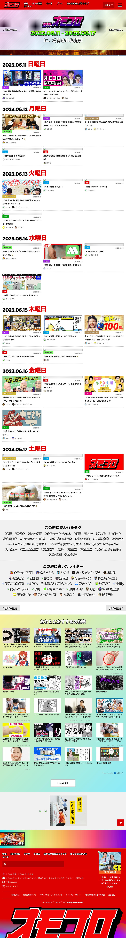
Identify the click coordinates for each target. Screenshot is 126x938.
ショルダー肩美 (93, 255)
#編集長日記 (9, 539)
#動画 (8, 534)
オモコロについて (78, 853)
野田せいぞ (91, 190)
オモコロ (12, 5)
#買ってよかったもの (108, 549)
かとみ (8, 343)
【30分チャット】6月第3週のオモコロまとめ (102, 475)
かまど (90, 129)
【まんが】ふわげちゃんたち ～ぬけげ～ (18, 356)
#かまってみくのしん (33, 539)
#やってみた (82, 539)
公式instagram (11, 882)
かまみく (60, 878)
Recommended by (108, 773)
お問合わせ (15, 895)
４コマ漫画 (37, 3)
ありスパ (52, 878)
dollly (8, 360)
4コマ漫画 (15, 853)
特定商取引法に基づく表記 (95, 895)
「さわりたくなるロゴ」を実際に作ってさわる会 (62, 265)
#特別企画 (86, 549)
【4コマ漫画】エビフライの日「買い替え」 (60, 462)
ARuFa (8, 207)
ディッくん (50, 190)
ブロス (60, 3)
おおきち (49, 129)
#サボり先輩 (101, 539)
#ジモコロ (118, 539)
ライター (28, 6)
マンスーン (100, 129)
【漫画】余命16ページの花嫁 (96, 186)
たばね (49, 268)
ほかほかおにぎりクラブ (78, 3)
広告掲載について (29, 895)
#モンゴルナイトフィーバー (101, 544)
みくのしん (18, 438)
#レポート (115, 534)
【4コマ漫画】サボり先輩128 (13, 156)
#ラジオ (20, 534)
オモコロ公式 (11, 874)
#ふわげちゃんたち (60, 539)
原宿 (66, 98)
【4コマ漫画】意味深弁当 (94, 251)
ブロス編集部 (10, 98)
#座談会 (72, 549)
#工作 (60, 549)
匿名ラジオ (42, 878)
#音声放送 (70, 554)
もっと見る (63, 783)
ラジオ (49, 3)
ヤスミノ (21, 227)
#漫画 (77, 534)
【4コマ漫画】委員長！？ (53, 186)
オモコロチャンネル (25, 874)
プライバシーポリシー (74, 895)
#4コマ (88, 534)
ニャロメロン (51, 340)
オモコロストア (12, 886)
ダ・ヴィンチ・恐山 (53, 98)
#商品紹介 (47, 549)
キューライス (10, 299)
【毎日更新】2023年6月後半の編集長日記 (18, 506)
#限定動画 (55, 554)
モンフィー (70, 878)
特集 (26, 3)
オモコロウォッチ (30, 878)
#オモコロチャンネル (58, 534)
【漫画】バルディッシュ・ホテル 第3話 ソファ (20, 295)
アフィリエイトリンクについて (51, 895)
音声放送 (79, 878)
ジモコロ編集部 (93, 404)
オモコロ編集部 (11, 142)
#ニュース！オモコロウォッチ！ (27, 544)
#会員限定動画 (29, 549)
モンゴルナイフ (52, 499)
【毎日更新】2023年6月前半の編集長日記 (59, 356)
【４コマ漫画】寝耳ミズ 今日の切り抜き (59, 336)
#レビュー (11, 549)
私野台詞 (49, 391)
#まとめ (101, 534)
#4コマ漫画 (35, 534)
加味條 (49, 163)
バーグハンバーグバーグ (57, 902)
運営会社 (111, 895)
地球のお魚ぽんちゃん (13, 159)
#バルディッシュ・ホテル (65, 544)
